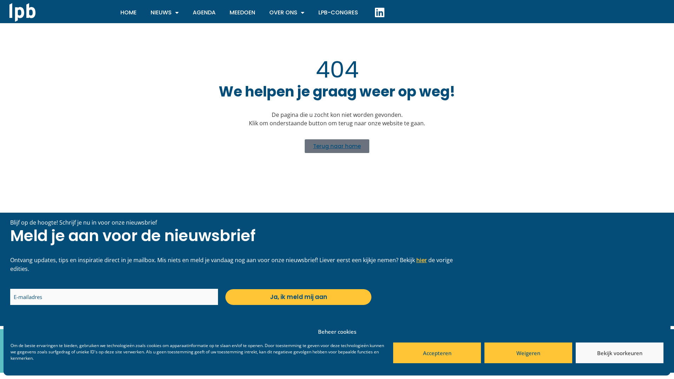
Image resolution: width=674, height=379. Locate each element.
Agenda (204, 12)
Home (128, 12)
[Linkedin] (379, 12)
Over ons (283, 12)
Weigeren (528, 353)
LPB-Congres (338, 12)
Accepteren (437, 353)
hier (421, 260)
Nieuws (161, 12)
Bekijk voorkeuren (619, 353)
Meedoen (242, 12)
